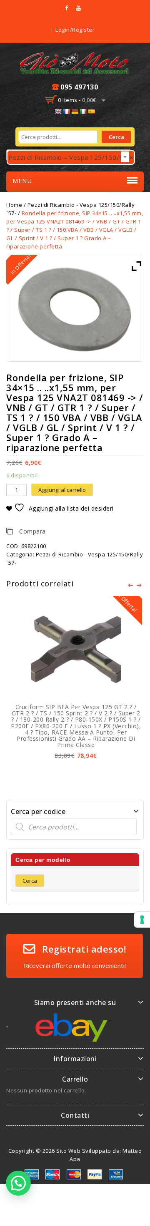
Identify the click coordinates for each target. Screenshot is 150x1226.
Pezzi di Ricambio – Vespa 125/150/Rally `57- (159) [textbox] (71, 157)
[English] (58, 111)
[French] (66, 111)
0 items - (77, 100)
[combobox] (68, 155)
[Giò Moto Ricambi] (75, 62)
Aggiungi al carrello (62, 490)
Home (14, 204)
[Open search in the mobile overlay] (75, 827)
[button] (18, 1183)
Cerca (116, 137)
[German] (74, 111)
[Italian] (83, 111)
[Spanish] (91, 111)
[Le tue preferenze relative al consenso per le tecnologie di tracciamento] (142, 920)
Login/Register (75, 29)
